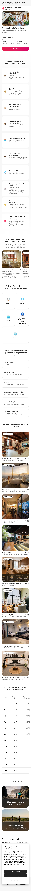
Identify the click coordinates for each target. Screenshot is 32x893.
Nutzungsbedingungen (19, 884)
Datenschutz (8, 884)
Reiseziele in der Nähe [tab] (7, 842)
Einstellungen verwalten (15, 880)
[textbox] (8, 43)
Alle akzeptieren (15, 871)
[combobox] (15, 38)
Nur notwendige (15, 876)
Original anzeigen (13, 3)
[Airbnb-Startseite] (3, 8)
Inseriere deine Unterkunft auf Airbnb (14, 8)
